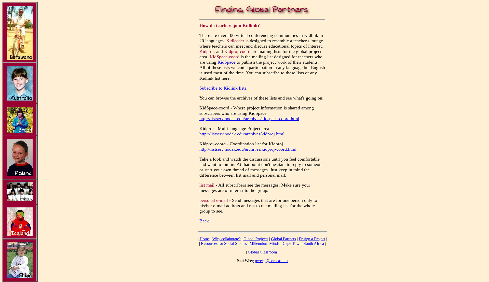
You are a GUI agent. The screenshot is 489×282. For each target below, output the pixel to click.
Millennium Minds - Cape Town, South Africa (287, 243)
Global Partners (283, 239)
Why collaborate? (226, 239)
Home (205, 239)
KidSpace (226, 62)
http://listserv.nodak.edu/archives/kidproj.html (241, 133)
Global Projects (255, 239)
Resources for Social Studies (224, 243)
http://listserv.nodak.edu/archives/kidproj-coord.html (247, 149)
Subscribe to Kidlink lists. (223, 88)
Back (204, 220)
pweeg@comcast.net (271, 261)
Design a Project (312, 239)
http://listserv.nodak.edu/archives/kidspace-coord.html (249, 118)
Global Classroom (262, 252)
